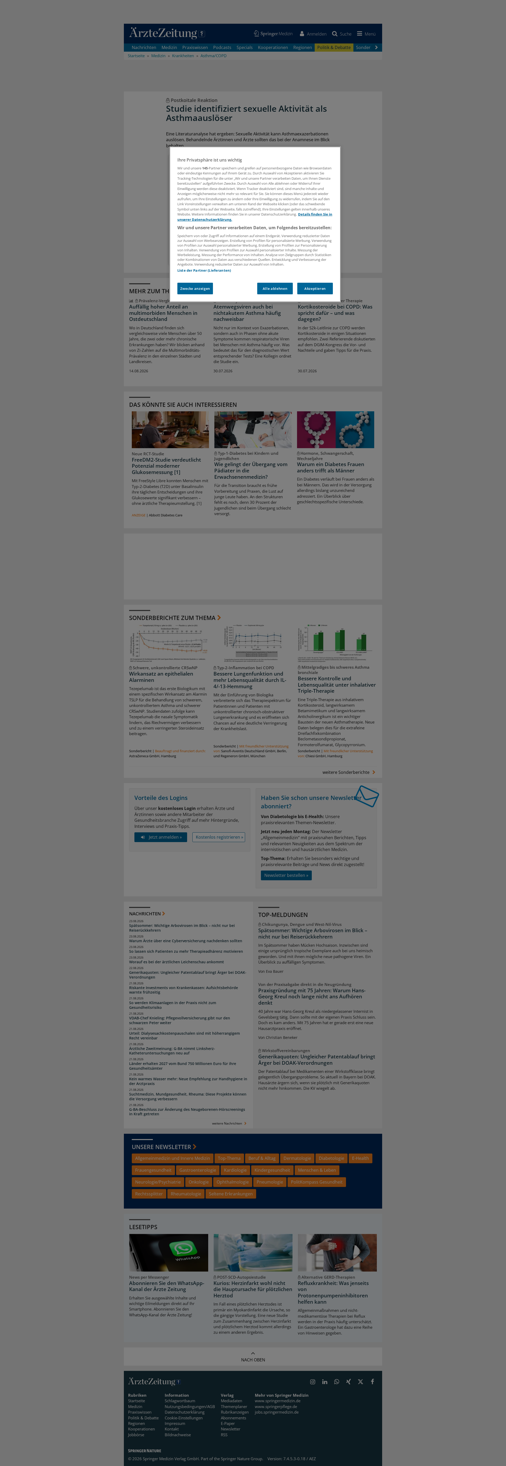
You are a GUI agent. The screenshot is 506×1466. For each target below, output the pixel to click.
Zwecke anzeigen (195, 288)
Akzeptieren (315, 288)
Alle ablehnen (275, 288)
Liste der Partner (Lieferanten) (204, 270)
